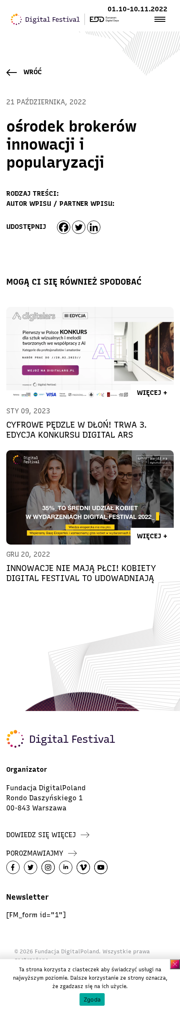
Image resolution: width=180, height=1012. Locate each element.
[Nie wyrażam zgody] (175, 964)
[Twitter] (78, 227)
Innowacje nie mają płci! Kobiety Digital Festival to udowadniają (81, 573)
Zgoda (92, 999)
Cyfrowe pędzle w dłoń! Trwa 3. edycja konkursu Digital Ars (76, 430)
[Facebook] (63, 227)
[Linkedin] (93, 227)
